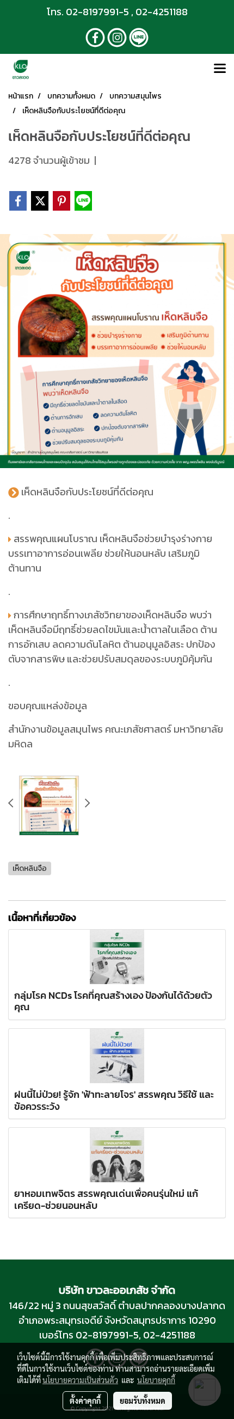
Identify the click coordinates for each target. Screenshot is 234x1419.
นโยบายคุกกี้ (156, 1380)
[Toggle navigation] (220, 69)
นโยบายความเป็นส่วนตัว (80, 1380)
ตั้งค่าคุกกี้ (85, 1400)
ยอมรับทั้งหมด (142, 1400)
